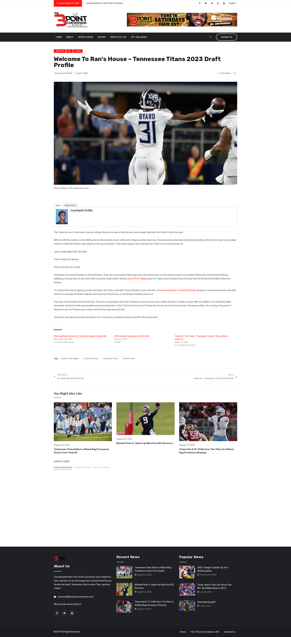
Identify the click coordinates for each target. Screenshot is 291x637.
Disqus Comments (101, 467)
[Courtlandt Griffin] (62, 216)
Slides (78, 51)
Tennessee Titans (110, 358)
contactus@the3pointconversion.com (75, 597)
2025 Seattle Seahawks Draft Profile (131, 336)
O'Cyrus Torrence (91, 358)
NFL (69, 51)
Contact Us (226, 37)
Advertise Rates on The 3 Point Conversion (104, 3)
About (70, 37)
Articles (60, 51)
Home (59, 37)
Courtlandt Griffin (65, 73)
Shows (101, 37)
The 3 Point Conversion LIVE (205, 631)
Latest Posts (70, 205)
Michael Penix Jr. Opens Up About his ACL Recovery (144, 443)
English (232, 3)
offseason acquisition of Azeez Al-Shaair (176, 290)
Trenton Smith (128, 358)
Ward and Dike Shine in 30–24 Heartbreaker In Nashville (80, 336)
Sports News (85, 37)
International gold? (206, 602)
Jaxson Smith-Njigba (137, 278)
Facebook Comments (83, 467)
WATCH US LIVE (118, 37)
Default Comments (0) (63, 467)
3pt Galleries (139, 37)
